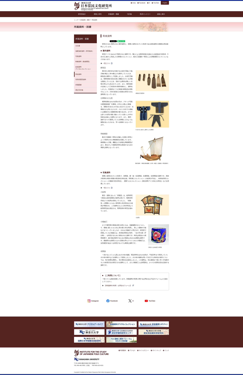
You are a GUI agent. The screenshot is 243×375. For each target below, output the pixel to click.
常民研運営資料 (80, 79)
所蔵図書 (78, 85)
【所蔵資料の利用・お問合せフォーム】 (118, 285)
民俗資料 (78, 74)
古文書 (77, 46)
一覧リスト (106, 63)
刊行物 (129, 14)
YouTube (156, 3)
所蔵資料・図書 (113, 14)
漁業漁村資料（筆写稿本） (84, 51)
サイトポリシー (144, 350)
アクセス (132, 350)
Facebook (142, 3)
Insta (134, 3)
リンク (167, 350)
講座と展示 (161, 14)
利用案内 (123, 350)
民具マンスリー (145, 14)
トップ (76, 20)
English (165, 3)
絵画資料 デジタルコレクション (83, 68)
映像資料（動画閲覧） (83, 61)
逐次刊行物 (79, 90)
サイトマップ (157, 350)
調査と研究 (98, 14)
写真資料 (78, 56)
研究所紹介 (82, 14)
